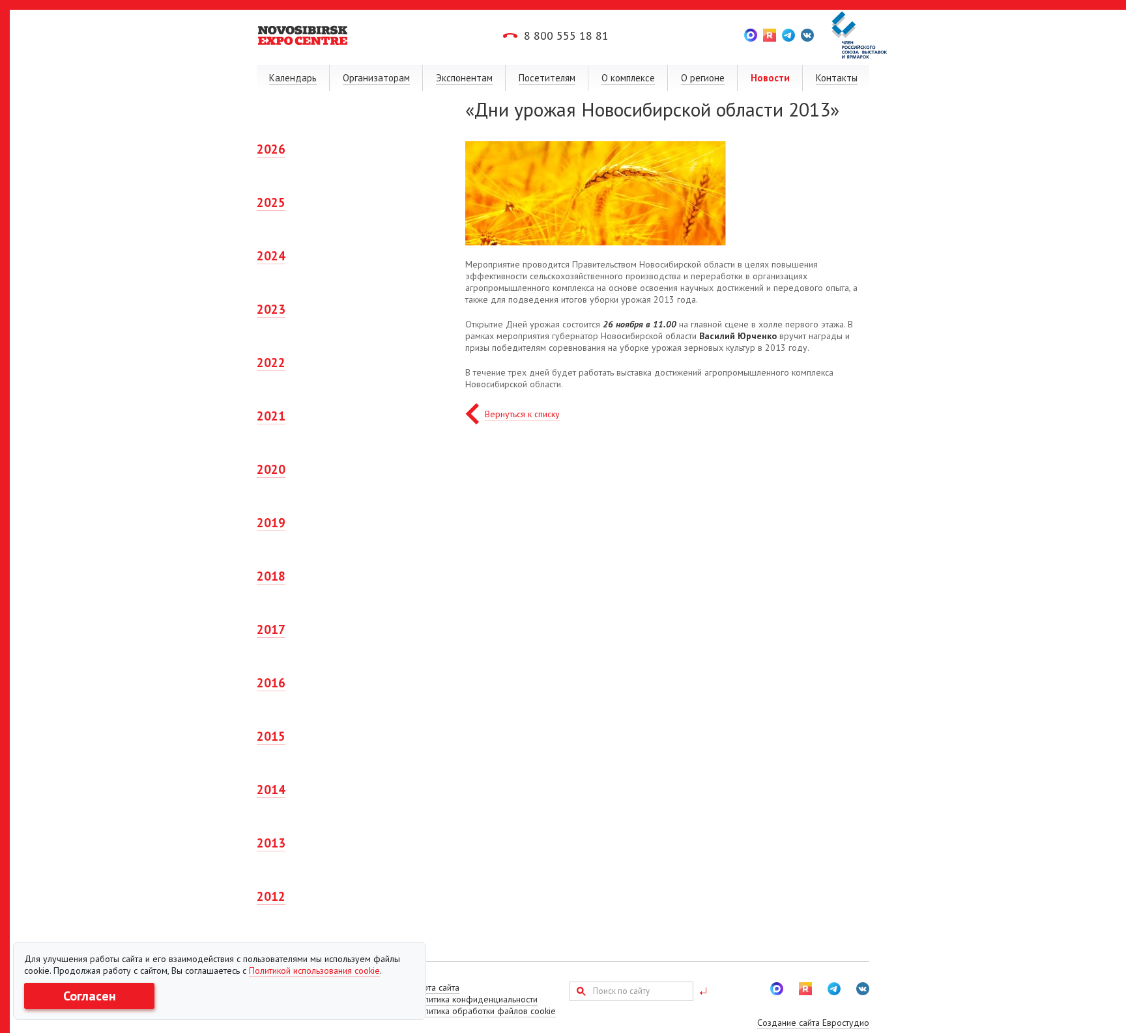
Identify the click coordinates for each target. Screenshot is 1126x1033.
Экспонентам (464, 78)
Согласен (89, 995)
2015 (271, 736)
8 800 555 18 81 (566, 35)
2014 (271, 789)
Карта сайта (436, 987)
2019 (271, 522)
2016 (271, 683)
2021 (271, 416)
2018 (271, 576)
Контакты (837, 78)
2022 (271, 362)
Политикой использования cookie (314, 970)
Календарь (293, 78)
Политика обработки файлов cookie (484, 1011)
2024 (271, 256)
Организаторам (376, 78)
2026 (271, 149)
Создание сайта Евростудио (813, 1022)
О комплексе (628, 78)
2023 (271, 309)
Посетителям (547, 78)
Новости (770, 78)
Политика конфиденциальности (475, 999)
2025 (271, 202)
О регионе (703, 78)
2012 (271, 896)
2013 (271, 843)
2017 (271, 629)
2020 (271, 469)
